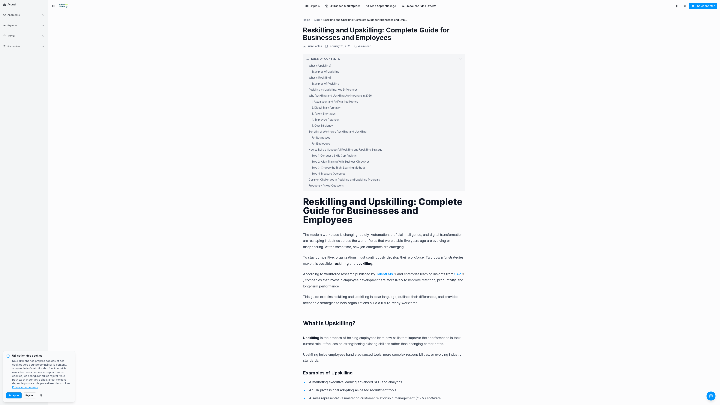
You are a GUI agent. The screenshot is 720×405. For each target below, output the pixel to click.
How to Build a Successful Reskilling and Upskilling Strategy (345, 149)
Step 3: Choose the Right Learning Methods (338, 167)
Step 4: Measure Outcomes (328, 173)
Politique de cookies (25, 387)
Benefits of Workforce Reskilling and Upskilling (338, 131)
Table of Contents (325, 58)
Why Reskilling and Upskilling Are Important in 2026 (340, 95)
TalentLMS (384, 274)
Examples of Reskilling (325, 83)
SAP (457, 274)
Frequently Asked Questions (326, 185)
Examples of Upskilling (325, 71)
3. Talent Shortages (324, 113)
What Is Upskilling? (320, 65)
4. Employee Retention (326, 119)
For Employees (321, 143)
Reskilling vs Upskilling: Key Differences (333, 89)
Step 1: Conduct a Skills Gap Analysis (334, 155)
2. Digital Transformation (326, 107)
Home (306, 19)
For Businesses (321, 137)
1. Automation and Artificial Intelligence (335, 101)
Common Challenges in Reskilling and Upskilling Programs (344, 179)
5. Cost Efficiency (322, 125)
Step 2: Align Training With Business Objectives (341, 161)
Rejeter (30, 395)
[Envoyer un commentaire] (711, 396)
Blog (317, 19)
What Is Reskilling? (320, 77)
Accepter (14, 395)
